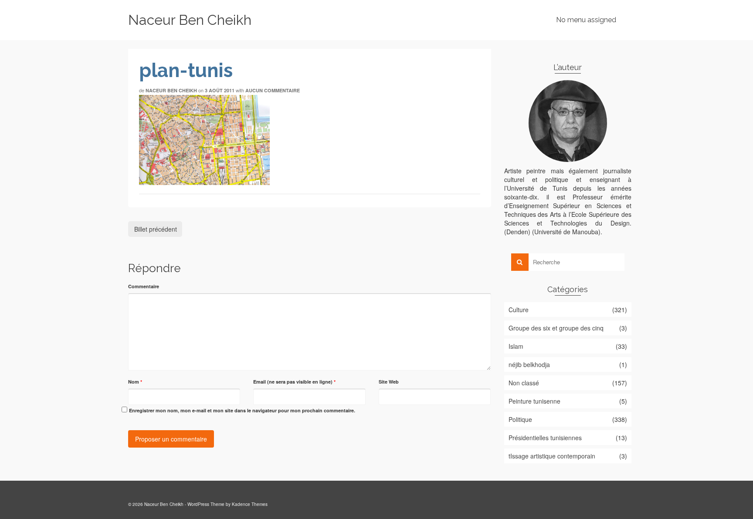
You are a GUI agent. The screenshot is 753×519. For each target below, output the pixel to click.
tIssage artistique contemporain (552, 456)
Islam (516, 346)
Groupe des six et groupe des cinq (556, 328)
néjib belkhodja (529, 364)
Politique (520, 419)
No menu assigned (586, 20)
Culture (519, 309)
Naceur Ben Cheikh (189, 20)
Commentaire (143, 286)
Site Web (389, 381)
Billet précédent (155, 229)
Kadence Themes (250, 504)
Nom (135, 381)
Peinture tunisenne (534, 401)
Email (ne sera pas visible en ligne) (294, 381)
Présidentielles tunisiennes (545, 437)
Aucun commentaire (272, 90)
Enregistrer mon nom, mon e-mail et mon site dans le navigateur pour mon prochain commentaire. (242, 410)
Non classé (524, 382)
